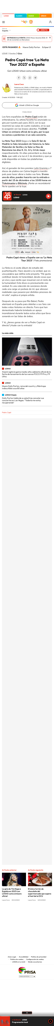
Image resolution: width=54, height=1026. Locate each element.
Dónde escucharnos (35, 962)
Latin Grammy (41, 168)
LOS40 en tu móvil (18, 962)
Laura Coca (19, 84)
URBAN (43, 16)
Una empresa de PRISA (27, 970)
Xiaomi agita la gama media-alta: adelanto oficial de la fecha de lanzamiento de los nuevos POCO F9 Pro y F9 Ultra (26, 374)
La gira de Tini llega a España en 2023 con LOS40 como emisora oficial (11, 892)
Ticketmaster (9, 183)
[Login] (50, 22)
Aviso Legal (12, 957)
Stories (42, 910)
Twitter (24, 77)
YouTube (22, 910)
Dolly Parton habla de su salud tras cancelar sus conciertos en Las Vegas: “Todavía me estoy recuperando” (23, 400)
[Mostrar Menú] (3, 21)
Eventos (12, 53)
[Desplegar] (27, 1012)
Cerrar (50, 38)
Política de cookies (16, 959)
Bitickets (22, 183)
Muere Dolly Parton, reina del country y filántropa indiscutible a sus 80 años (24, 387)
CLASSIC (19, 16)
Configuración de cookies (35, 959)
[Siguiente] (50, 47)
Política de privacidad (38, 957)
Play (50, 1021)
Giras (20, 53)
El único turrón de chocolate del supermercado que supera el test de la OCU (39, 892)
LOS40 (6, 16)
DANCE (31, 16)
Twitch (37, 910)
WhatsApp (30, 77)
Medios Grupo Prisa (27, 976)
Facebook (18, 77)
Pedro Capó (6, 412)
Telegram (35, 77)
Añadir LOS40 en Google (29, 105)
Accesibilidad (23, 957)
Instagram (12, 910)
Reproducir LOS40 (48, 196)
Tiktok (17, 910)
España (5, 31)
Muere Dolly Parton (31, 47)
